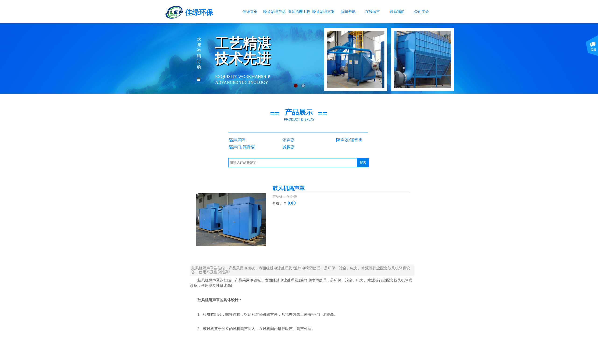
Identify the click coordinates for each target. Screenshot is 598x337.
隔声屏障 (237, 140)
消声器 (288, 140)
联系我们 (397, 12)
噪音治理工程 (299, 12)
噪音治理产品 (274, 12)
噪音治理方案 (323, 12)
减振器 (288, 147)
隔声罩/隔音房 (349, 140)
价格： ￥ (280, 203)
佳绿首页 (249, 12)
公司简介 (421, 12)
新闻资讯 (348, 12)
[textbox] (292, 162)
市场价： (280, 196)
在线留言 (372, 12)
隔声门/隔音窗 (242, 147)
